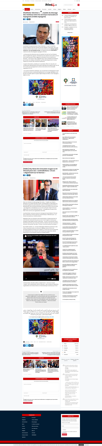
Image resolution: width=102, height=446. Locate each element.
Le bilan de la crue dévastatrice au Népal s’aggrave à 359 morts (72, 123)
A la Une (25, 119)
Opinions (23, 437)
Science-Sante (25, 434)
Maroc (30, 102)
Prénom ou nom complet (66, 422)
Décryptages (27, 0)
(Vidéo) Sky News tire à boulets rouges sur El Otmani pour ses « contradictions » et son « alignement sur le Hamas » (31, 112)
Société (49, 9)
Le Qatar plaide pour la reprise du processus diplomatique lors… (72, 118)
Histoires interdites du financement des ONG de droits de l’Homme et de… (71, 220)
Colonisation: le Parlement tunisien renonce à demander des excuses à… (70, 257)
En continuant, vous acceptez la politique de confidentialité (69, 432)
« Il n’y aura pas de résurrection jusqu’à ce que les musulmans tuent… (69, 178)
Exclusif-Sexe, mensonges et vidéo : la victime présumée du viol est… (71, 216)
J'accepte (81, 444)
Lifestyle (69, 9)
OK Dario (33, 102)
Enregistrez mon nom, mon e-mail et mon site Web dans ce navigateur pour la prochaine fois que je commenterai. (40, 159)
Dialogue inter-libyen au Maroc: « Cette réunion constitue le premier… (71, 182)
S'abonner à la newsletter (28, 5)
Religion (59, 9)
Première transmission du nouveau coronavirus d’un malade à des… (70, 296)
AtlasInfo (64, 429)
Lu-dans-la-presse (35, 424)
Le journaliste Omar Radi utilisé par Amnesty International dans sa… (70, 227)
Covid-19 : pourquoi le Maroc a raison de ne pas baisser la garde (70, 231)
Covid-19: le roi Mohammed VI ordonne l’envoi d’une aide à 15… (69, 250)
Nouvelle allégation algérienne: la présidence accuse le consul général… (70, 265)
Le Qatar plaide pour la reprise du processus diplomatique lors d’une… (70, 21)
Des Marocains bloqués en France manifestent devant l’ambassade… (70, 254)
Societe (23, 428)
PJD (37, 341)
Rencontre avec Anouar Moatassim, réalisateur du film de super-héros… (70, 194)
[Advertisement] (70, 319)
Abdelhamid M (67, 374)
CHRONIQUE (34, 434)
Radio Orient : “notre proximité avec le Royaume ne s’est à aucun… (71, 161)
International (37, 9)
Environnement (44, 0)
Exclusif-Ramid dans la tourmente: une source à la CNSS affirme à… (70, 242)
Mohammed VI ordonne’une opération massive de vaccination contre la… (71, 170)
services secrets (43, 102)
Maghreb (27, 9)
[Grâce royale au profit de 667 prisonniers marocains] (28, 364)
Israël (34, 341)
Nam (66, 365)
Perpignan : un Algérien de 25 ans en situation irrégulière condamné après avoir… (70, 28)
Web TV (58, 177)
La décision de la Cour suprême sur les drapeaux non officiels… (70, 270)
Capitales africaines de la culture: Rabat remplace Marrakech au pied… (71, 285)
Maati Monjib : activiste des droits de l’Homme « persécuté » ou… (70, 174)
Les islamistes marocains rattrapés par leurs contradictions (70, 155)
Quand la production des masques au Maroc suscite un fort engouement (71, 261)
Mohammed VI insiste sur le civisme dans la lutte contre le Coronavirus (70, 201)
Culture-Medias (35, 419)
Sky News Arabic (49, 341)
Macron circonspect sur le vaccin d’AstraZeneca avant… (70, 142)
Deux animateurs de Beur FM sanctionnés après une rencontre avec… (70, 150)
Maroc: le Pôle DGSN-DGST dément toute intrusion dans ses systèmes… (72, 108)
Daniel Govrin (27, 341)
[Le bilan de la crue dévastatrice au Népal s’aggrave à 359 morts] (64, 123)
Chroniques (32, 0)
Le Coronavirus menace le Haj (69, 299)
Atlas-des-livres (35, 426)
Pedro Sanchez (38, 102)
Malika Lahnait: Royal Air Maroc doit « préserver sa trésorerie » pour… (70, 277)
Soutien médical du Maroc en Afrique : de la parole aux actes (71, 235)
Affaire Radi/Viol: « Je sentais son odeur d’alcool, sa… (70, 209)
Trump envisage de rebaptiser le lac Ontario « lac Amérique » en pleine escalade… (70, 16)
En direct (23, 417)
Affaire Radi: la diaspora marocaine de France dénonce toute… (70, 197)
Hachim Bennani (68, 399)
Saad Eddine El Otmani (42, 341)
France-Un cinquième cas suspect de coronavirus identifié (71, 292)
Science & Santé (38, 0)
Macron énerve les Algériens (69, 158)
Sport (74, 9)
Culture (54, 9)
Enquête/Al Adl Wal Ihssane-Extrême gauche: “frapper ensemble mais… (70, 186)
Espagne (27, 102)
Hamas (32, 341)
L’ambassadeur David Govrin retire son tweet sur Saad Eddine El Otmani (52, 112)
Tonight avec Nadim (27, 343)
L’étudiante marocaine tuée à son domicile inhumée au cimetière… (70, 281)
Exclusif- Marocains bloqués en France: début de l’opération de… (70, 239)
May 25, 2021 (50, 317)
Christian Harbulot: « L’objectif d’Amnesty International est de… (69, 224)
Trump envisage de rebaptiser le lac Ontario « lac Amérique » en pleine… (73, 113)
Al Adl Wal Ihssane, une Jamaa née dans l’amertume (70, 190)
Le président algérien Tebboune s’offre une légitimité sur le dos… (69, 274)
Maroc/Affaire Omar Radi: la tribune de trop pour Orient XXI (70, 205)
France (31, 9)
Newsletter (49, 0)
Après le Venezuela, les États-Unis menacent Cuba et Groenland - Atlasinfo (71, 391)
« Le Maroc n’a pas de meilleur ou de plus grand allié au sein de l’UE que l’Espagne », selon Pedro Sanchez (30, 353)
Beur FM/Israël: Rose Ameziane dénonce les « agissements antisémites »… (69, 138)
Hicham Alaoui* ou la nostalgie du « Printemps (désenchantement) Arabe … (70, 165)
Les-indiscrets (34, 428)
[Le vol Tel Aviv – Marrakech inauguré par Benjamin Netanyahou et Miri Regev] (41, 364)
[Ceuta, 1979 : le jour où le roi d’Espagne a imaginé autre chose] (41, 123)
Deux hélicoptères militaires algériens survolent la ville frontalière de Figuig (71, 366)
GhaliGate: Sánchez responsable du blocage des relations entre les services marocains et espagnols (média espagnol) (51, 353)
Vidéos (64, 9)
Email (63, 426)
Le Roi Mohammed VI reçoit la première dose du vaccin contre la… (70, 146)
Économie (44, 9)
